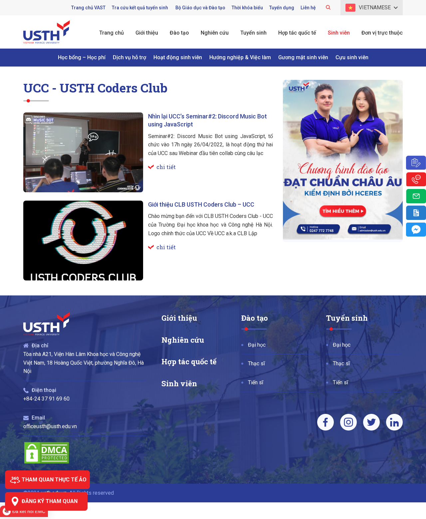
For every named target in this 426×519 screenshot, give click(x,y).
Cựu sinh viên (351, 57)
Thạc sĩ (256, 363)
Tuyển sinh (347, 318)
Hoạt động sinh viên (177, 57)
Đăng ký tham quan (50, 501)
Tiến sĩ (255, 382)
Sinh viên (179, 383)
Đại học (257, 345)
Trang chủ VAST (88, 7)
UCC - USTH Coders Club (95, 88)
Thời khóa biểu (247, 7)
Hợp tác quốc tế (189, 361)
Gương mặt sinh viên (303, 57)
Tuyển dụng (281, 7)
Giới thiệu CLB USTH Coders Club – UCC (201, 204)
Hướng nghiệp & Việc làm (240, 57)
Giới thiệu (179, 318)
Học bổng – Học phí (82, 57)
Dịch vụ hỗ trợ (129, 57)
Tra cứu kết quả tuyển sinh (140, 7)
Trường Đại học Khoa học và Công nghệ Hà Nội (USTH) (46, 32)
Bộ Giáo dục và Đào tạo (200, 7)
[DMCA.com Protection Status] (46, 462)
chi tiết (166, 166)
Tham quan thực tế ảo (54, 479)
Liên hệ (308, 7)
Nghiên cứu (182, 340)
